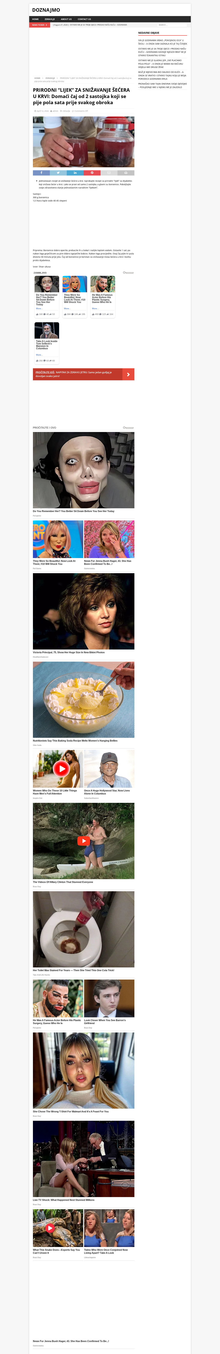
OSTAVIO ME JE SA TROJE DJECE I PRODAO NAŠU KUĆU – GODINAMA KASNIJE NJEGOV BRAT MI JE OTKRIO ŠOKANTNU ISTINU (162, 52)
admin (55, 111)
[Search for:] (172, 24)
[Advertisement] (83, 53)
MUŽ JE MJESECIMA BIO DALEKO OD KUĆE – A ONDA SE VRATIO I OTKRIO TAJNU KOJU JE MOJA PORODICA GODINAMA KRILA (162, 75)
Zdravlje (50, 19)
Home (35, 19)
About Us (66, 19)
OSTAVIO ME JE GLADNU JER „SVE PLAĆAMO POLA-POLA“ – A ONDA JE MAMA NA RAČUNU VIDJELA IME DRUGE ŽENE (160, 64)
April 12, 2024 (42, 111)
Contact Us (84, 19)
